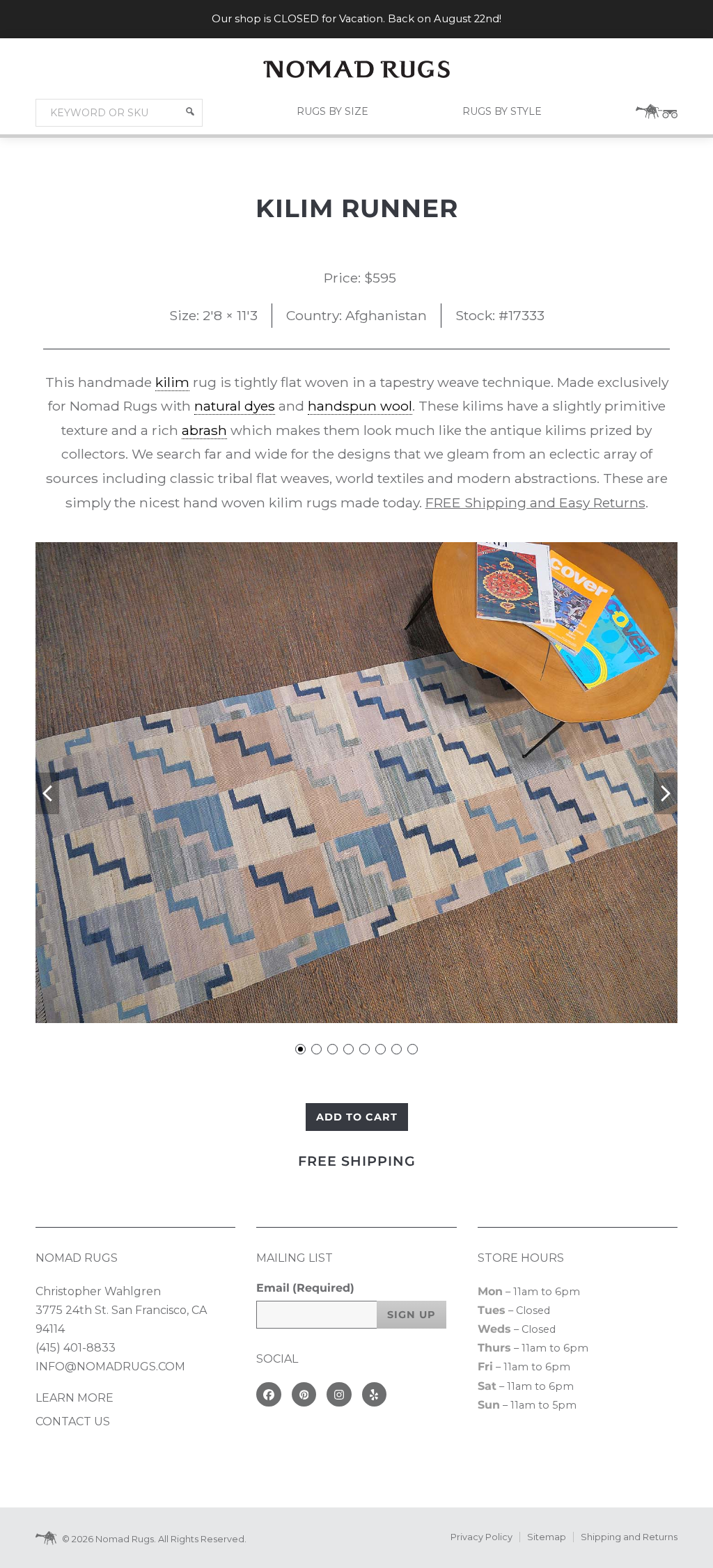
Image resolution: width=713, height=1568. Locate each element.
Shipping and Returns (629, 1537)
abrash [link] (204, 430)
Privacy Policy (481, 1537)
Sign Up (411, 1314)
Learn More (74, 1397)
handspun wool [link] (360, 405)
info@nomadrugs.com (110, 1366)
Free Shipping (357, 1161)
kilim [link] (172, 382)
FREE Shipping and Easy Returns (535, 502)
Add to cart (357, 1117)
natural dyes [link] (234, 405)
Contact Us (73, 1421)
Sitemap (546, 1537)
